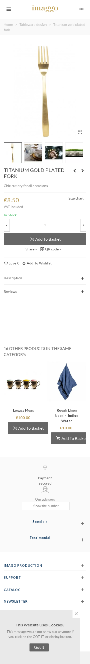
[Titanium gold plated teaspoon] (74, 170)
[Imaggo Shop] (45, 8)
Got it (39, 647)
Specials (40, 522)
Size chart (76, 198)
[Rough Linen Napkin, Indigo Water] (66, 381)
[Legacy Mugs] (23, 381)
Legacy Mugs (23, 410)
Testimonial (40, 538)
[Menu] (8, 9)
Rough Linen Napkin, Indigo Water (66, 415)
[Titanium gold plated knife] (82, 170)
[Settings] (81, 9)
